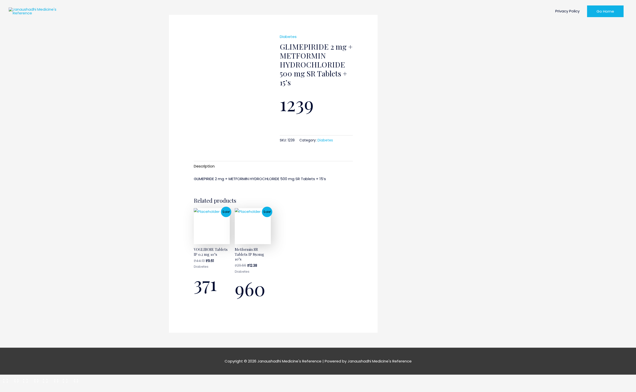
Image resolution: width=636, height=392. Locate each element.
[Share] (49, 379)
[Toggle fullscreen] (29, 379)
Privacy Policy (567, 11)
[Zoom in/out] (9, 379)
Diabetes (288, 36)
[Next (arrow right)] (29, 388)
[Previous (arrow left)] (9, 388)
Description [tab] (204, 166)
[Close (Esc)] (69, 379)
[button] (605, 11)
